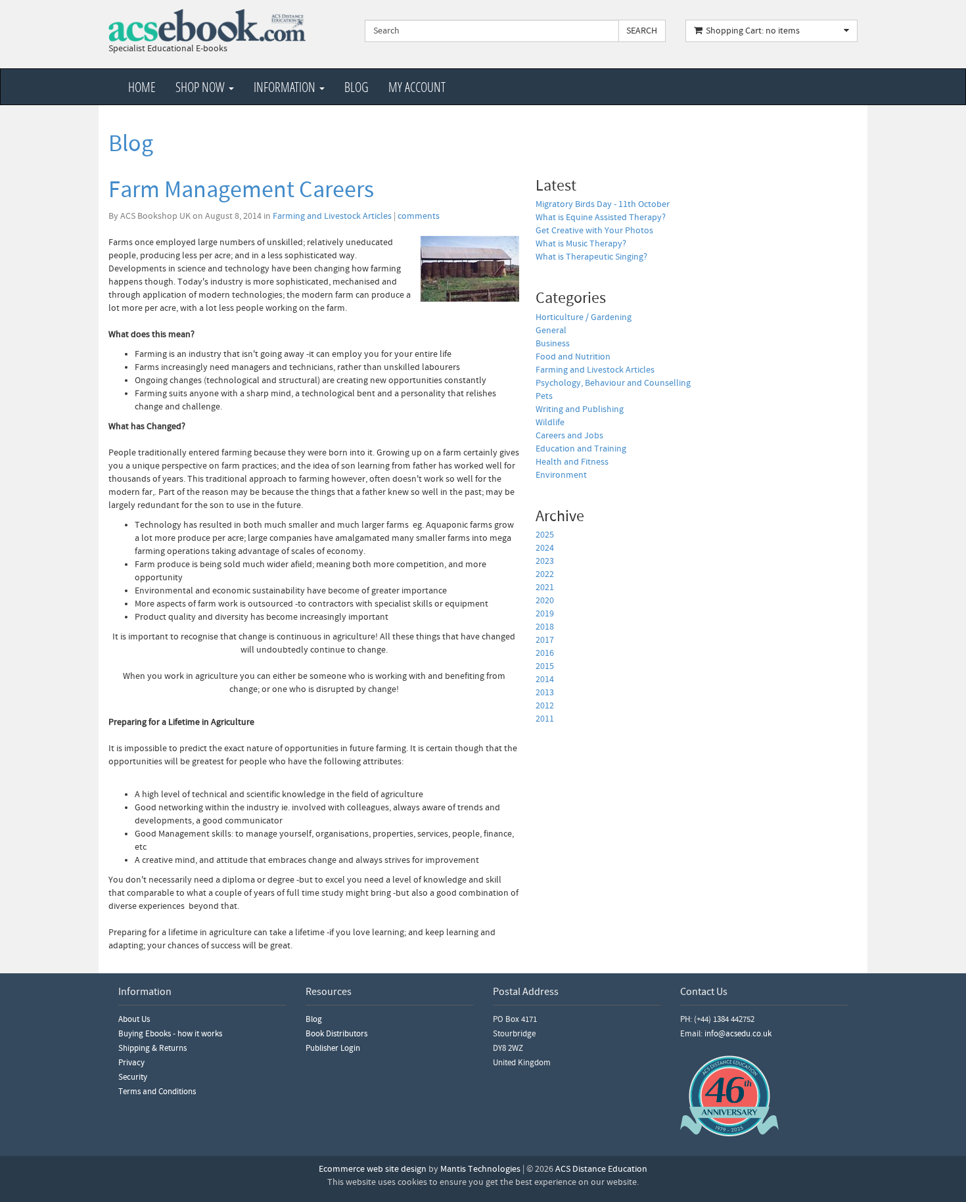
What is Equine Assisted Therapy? (601, 217)
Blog (356, 86)
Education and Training (581, 449)
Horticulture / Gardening (584, 317)
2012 (545, 706)
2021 (545, 587)
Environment (561, 475)
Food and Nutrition (573, 357)
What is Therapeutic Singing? (591, 257)
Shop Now (201, 86)
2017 (545, 640)
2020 (545, 601)
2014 (545, 679)
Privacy (131, 1062)
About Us (134, 1019)
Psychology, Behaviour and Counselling (613, 383)
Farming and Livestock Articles (332, 216)
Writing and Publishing (580, 409)
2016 (545, 653)
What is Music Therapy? (581, 244)
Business (553, 344)
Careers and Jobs (569, 436)
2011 (545, 719)
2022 (545, 574)
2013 (545, 693)
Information (286, 86)
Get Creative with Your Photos (594, 231)
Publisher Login (333, 1048)
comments (419, 216)
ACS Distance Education (601, 1169)
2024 (545, 548)
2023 (545, 561)
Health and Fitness (572, 462)
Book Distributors (336, 1034)
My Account (417, 86)
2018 (545, 627)
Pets (544, 396)
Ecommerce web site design (372, 1169)
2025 (545, 535)
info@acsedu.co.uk (737, 1034)
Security (132, 1077)
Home (142, 86)
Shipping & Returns (152, 1048)
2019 (545, 614)
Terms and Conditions (157, 1091)
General (551, 330)
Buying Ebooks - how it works (170, 1034)
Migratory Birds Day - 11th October (603, 204)
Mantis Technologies (480, 1169)
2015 (545, 666)
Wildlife (550, 422)
